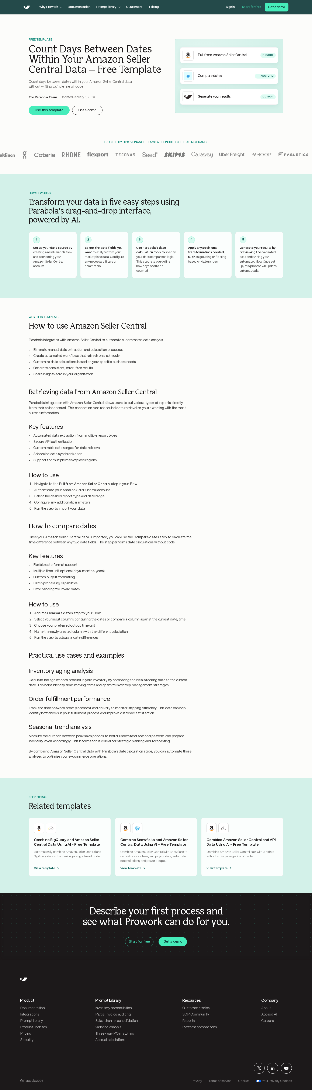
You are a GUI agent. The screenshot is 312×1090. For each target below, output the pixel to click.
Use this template (49, 110)
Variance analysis (108, 1027)
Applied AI (269, 1014)
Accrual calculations (110, 1040)
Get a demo (276, 7)
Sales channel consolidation (116, 1020)
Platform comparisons (199, 1027)
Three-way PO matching (114, 1033)
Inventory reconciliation (113, 1008)
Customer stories (196, 1008)
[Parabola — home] (27, 7)
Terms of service (220, 1081)
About (266, 1008)
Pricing (154, 7)
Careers (267, 1020)
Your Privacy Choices (277, 1081)
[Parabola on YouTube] (286, 1068)
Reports (188, 1020)
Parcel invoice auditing (113, 1014)
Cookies (243, 1081)
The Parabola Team (43, 97)
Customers (134, 7)
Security (26, 1040)
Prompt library (31, 1020)
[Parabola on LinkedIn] (272, 1068)
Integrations (29, 1014)
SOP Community (195, 1014)
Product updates (33, 1027)
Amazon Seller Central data (67, 537)
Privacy (197, 1081)
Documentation (79, 7)
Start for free (251, 7)
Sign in (230, 7)
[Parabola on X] (259, 1068)
